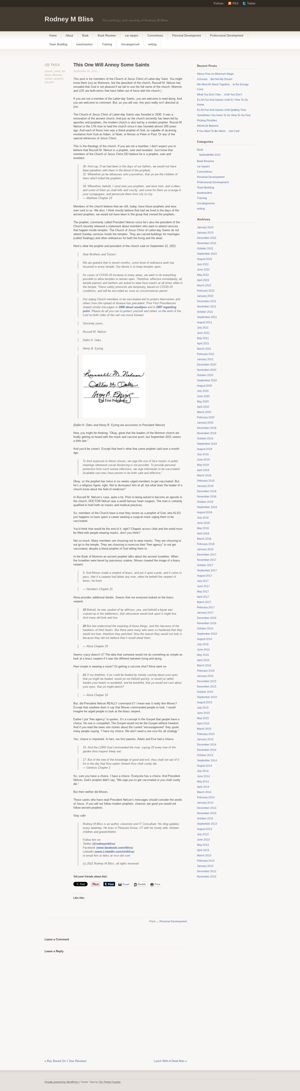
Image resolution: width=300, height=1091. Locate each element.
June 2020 (203, 396)
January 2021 (205, 359)
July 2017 (203, 581)
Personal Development (186, 35)
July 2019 (203, 454)
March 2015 (204, 728)
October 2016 (205, 628)
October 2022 (205, 248)
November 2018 (206, 496)
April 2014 (203, 786)
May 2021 (203, 338)
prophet (58, 78)
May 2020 (203, 401)
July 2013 (203, 834)
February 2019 (206, 480)
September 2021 (207, 317)
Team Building (58, 44)
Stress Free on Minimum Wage (215, 73)
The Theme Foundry (109, 1082)
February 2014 (206, 797)
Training (107, 44)
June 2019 (203, 459)
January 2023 (205, 232)
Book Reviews (107, 35)
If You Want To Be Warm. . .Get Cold (218, 131)
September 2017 (207, 570)
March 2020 (204, 412)
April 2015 (203, 723)
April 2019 (203, 470)
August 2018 (204, 512)
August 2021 (204, 322)
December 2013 (206, 808)
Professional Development (226, 35)
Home (53, 35)
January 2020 (205, 422)
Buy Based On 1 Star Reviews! (67, 1061)
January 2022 (205, 296)
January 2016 (205, 676)
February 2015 (206, 734)
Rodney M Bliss (69, 19)
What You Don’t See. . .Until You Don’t (219, 94)
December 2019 (206, 427)
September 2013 (207, 823)
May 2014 (203, 781)
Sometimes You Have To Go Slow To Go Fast (223, 115)
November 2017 (206, 559)
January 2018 (205, 549)
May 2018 (203, 528)
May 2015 (203, 718)
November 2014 (206, 749)
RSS (236, 3)
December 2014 (206, 744)
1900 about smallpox (133, 307)
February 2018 (206, 544)
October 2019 (205, 438)
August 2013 (204, 829)
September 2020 (207, 380)
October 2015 (205, 691)
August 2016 (204, 639)
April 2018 (203, 533)
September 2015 (207, 697)
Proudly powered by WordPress (62, 1082)
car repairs (131, 35)
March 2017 (204, 602)
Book (85, 35)
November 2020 (206, 369)
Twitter (251, 3)
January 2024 (205, 227)
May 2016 (203, 654)
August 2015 (204, 702)
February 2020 (206, 417)
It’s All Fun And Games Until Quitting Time (221, 109)
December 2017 (206, 554)
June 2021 (203, 332)
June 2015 (203, 713)
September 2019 (207, 443)
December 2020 (206, 364)
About (69, 35)
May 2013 (203, 844)
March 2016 (204, 665)
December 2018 (206, 491)
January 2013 (205, 866)
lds (63, 71)
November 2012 (206, 876)
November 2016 (206, 623)
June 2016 (203, 649)
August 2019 (204, 449)
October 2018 (205, 501)
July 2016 (203, 644)
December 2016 (206, 618)
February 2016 (206, 670)
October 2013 (205, 818)
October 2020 (205, 375)
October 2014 (205, 755)
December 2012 (206, 871)
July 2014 (203, 771)
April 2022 (203, 280)
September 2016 (207, 633)
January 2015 (205, 739)
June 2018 (203, 522)
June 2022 (203, 269)
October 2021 (205, 311)
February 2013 (206, 860)
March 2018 (204, 538)
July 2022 (203, 264)
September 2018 (207, 507)
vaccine (49, 82)
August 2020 (204, 385)
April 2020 (203, 406)
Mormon (57, 75)
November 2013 (206, 813)
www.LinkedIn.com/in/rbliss (114, 851)
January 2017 (205, 612)
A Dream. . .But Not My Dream (214, 79)
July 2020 (203, 391)
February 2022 (206, 290)
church (49, 71)
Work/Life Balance (208, 125)
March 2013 (204, 855)
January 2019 (205, 486)
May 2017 (203, 591)
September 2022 (207, 253)
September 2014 (207, 760)
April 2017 (203, 596)
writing (152, 44)
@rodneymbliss (103, 843)
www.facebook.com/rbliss (114, 847)
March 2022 (204, 285)
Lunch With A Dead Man (169, 1061)
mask (48, 75)
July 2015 (203, 707)
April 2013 (203, 850)
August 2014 (204, 765)
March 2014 (204, 792)
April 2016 (203, 660)
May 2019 (203, 464)
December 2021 (206, 301)
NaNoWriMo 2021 (210, 154)
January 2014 (205, 802)
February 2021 (206, 354)
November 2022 (206, 243)
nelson (49, 78)
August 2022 (204, 259)
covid (57, 71)
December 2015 (206, 681)
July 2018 (203, 517)
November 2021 (206, 306)
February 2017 (206, 607)
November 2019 (206, 433)
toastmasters (84, 44)
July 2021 (203, 327)
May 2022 (203, 274)
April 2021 (203, 343)
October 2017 (205, 565)
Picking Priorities (207, 120)
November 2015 (206, 686)
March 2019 (204, 475)
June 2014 (203, 776)
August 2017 (204, 575)
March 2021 (204, 348)
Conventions (155, 35)
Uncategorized (130, 44)
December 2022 (206, 237)
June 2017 (203, 586)
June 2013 (203, 839)
